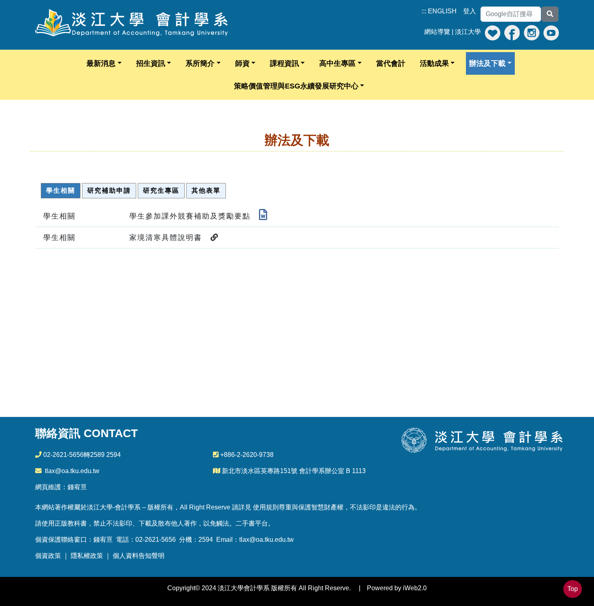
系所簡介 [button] (200, 63)
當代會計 (390, 63)
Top (572, 588)
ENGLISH (442, 11)
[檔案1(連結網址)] (215, 238)
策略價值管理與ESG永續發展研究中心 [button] (296, 86)
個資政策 (48, 555)
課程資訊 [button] (284, 63)
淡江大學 (468, 31)
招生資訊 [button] (150, 63)
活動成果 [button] (434, 63)
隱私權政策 (87, 555)
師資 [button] (242, 63)
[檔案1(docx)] (263, 216)
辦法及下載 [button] (487, 63)
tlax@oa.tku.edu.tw (72, 470)
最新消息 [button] (101, 63)
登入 (469, 11)
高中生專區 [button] (337, 63)
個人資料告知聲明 (138, 555)
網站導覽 (437, 31)
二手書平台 (252, 523)
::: (423, 11)
